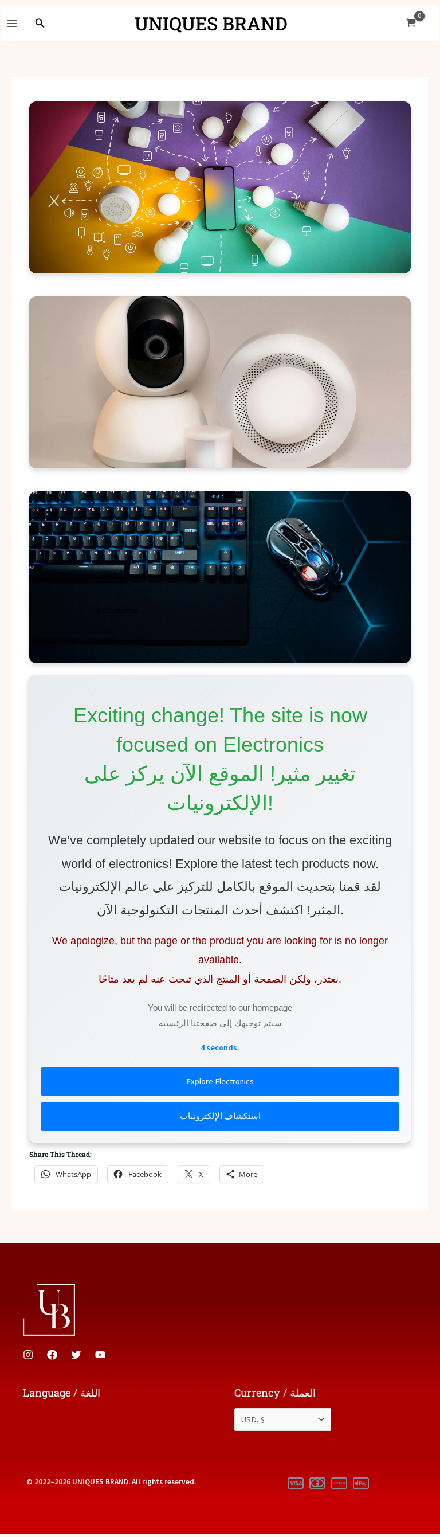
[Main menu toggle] (12, 23)
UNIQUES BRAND (211, 23)
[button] (40, 23)
